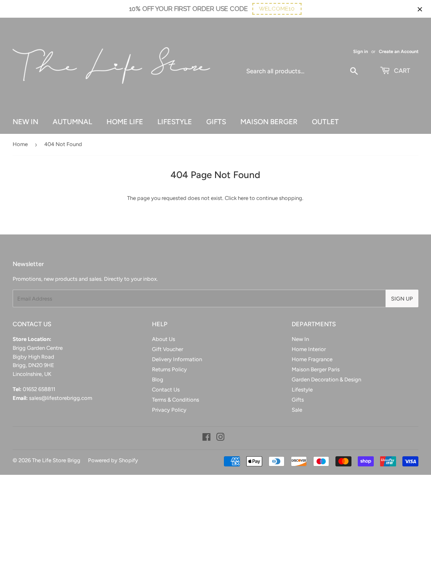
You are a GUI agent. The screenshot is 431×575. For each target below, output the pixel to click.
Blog (157, 379)
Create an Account (398, 51)
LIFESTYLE (174, 121)
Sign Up (402, 298)
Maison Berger (269, 121)
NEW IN (25, 121)
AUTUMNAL (72, 121)
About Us (163, 339)
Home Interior (309, 349)
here (243, 198)
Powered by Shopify (113, 460)
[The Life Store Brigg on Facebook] (206, 438)
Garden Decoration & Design (326, 379)
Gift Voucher (167, 349)
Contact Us (166, 389)
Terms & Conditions (175, 400)
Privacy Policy (169, 410)
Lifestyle (302, 389)
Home (20, 144)
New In (300, 339)
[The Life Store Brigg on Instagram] (220, 438)
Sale (297, 410)
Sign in (360, 51)
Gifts (298, 400)
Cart (401, 71)
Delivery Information (177, 359)
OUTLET (325, 121)
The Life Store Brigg (56, 460)
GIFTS (216, 121)
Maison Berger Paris (316, 369)
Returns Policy (169, 369)
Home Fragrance (312, 359)
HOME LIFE (124, 121)
